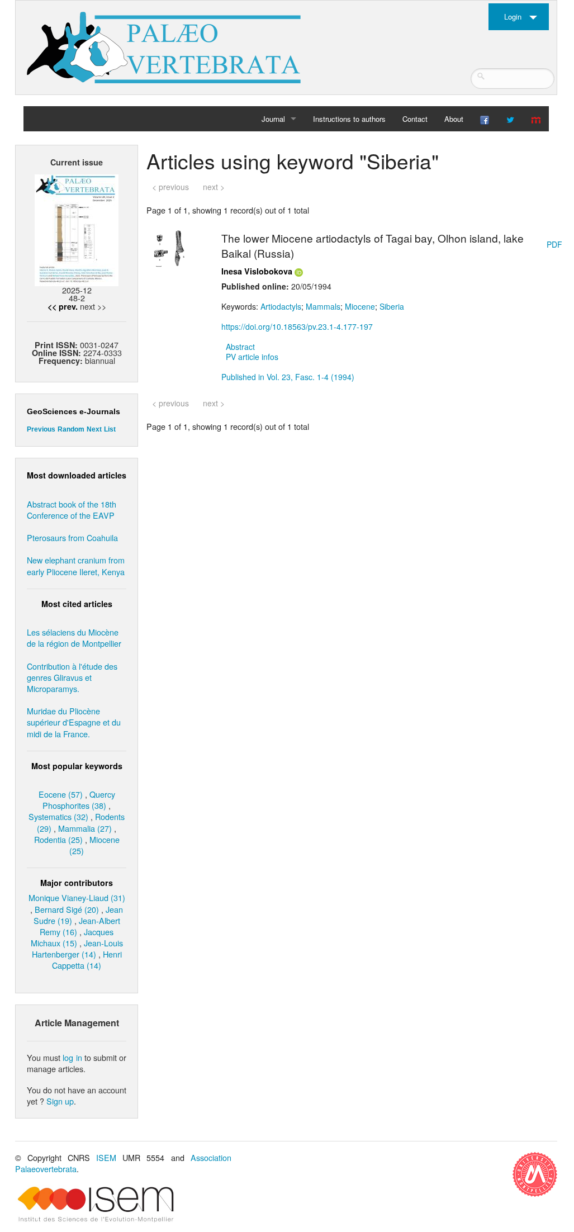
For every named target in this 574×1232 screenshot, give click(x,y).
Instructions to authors (349, 118)
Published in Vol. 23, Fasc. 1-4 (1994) (287, 376)
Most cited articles (76, 603)
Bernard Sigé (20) (67, 909)
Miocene (360, 306)
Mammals (323, 306)
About (453, 118)
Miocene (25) (94, 844)
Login (512, 16)
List (110, 429)
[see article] (169, 247)
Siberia (391, 306)
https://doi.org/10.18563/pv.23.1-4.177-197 (297, 326)
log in (72, 1057)
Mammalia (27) (85, 828)
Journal (273, 118)
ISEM (106, 1157)
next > (214, 186)
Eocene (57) (61, 794)
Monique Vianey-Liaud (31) (77, 897)
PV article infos (252, 356)
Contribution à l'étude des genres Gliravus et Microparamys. (72, 677)
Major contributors (76, 882)
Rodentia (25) (58, 839)
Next (94, 429)
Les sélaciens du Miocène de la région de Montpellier (74, 637)
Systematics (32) (58, 816)
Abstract (240, 346)
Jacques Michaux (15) (72, 937)
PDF (554, 244)
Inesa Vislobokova (256, 271)
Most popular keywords (76, 765)
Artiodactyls (280, 306)
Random (71, 429)
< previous (170, 186)
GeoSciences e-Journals (73, 411)
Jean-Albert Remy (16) (80, 925)
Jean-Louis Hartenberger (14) (77, 948)
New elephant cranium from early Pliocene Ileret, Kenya (76, 565)
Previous (41, 429)
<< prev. (63, 306)
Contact (415, 118)
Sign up (60, 1101)
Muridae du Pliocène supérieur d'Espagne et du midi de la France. (74, 722)
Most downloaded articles (76, 475)
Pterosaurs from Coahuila (72, 537)
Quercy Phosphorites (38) (78, 799)
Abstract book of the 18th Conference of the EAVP (71, 509)
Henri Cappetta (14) (87, 959)
